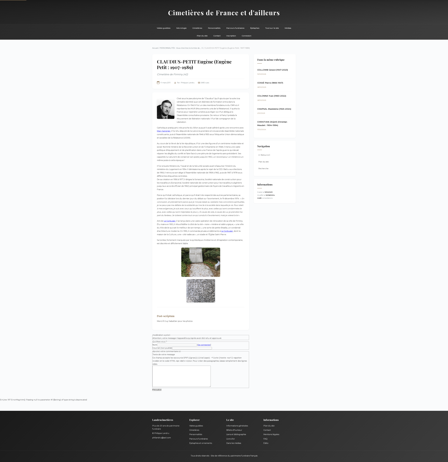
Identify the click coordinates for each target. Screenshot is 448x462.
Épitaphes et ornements (200, 443)
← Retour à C (264, 155)
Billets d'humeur (234, 430)
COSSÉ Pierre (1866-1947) (270, 83)
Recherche (263, 168)
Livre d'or (230, 439)
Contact (216, 36)
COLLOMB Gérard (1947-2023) (272, 70)
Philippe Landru (187, 83)
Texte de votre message (163, 354)
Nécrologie (181, 28)
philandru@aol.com (161, 438)
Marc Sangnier (163, 131)
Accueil (155, 48)
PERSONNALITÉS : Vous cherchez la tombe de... (180, 48)
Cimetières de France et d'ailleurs (224, 12)
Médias (288, 28)
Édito (265, 443)
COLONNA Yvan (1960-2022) (271, 96)
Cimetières (197, 28)
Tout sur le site (272, 28)
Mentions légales (271, 434)
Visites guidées (163, 28)
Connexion (246, 36)
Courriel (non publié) (162, 348)
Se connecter (204, 345)
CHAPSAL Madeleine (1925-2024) (274, 109)
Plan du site (202, 36)
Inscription (231, 36)
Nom (154, 345)
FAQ (265, 439)
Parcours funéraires (235, 28)
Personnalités (214, 28)
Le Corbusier (170, 221)
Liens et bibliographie (236, 434)
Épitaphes (254, 28)
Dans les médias (233, 443)
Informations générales (237, 426)
